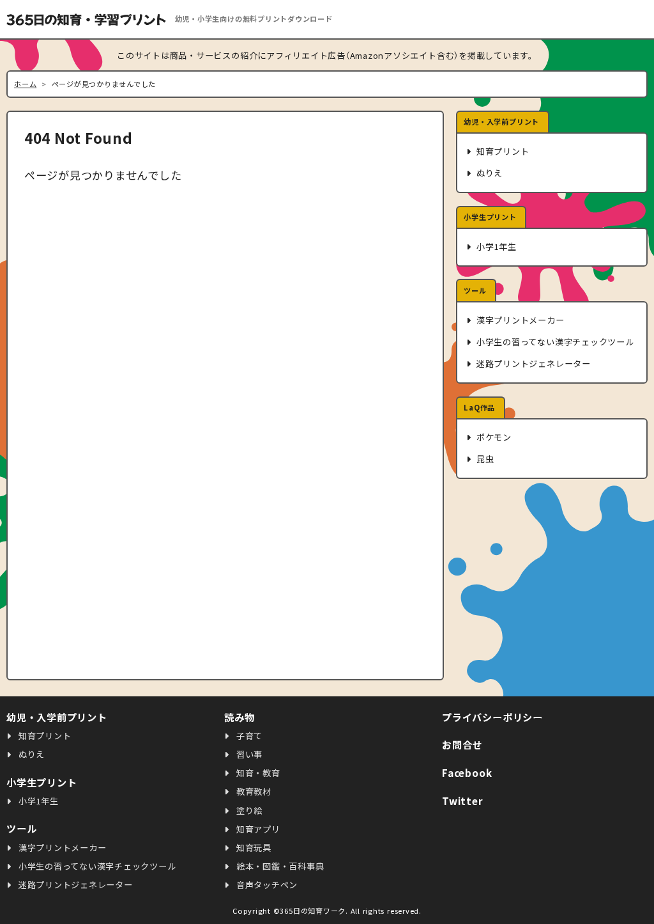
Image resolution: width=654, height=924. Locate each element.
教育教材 (252, 791)
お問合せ (462, 744)
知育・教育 (257, 773)
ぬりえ (488, 173)
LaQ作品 (479, 407)
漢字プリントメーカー (519, 320)
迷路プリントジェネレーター (532, 363)
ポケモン (493, 437)
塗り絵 (248, 810)
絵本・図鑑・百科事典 (279, 866)
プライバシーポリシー (492, 717)
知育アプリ (257, 829)
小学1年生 (495, 246)
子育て (248, 736)
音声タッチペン (266, 885)
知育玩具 (252, 848)
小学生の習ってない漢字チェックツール (554, 342)
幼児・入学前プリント (501, 121)
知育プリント (501, 151)
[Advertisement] (552, 579)
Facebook (467, 772)
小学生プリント (490, 217)
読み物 (239, 717)
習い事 (248, 754)
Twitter (462, 801)
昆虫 (484, 459)
